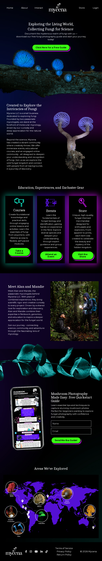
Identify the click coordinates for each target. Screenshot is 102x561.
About (24, 8)
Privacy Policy (64, 551)
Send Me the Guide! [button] (66, 440)
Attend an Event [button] (51, 255)
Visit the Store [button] (83, 255)
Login (96, 8)
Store (82, 8)
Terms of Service (64, 548)
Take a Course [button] (19, 252)
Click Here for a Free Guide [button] (51, 47)
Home (10, 8)
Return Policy (64, 554)
